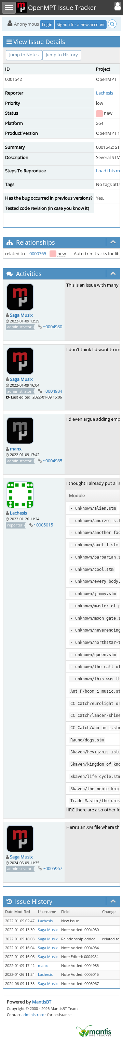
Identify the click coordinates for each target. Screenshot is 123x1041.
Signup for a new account (81, 24)
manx (16, 449)
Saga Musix (21, 315)
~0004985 (52, 461)
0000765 (37, 253)
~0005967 (52, 868)
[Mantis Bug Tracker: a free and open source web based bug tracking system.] (93, 1031)
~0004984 (52, 391)
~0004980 (52, 326)
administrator (34, 1014)
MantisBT (41, 1002)
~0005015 (43, 525)
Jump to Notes (24, 55)
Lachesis (104, 93)
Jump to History (62, 55)
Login (47, 24)
